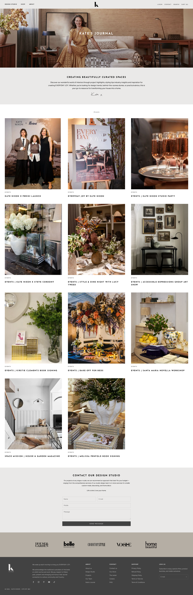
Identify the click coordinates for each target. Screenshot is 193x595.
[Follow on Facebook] (33, 582)
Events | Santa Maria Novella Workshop (158, 371)
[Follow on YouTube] (49, 582)
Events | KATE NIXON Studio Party (153, 196)
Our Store (112, 572)
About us (89, 568)
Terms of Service (137, 579)
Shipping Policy (137, 575)
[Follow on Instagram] (39, 582)
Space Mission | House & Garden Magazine (32, 456)
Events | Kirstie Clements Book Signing (31, 371)
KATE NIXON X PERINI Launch (23, 196)
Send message (96, 524)
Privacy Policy (136, 568)
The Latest (113, 575)
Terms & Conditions (138, 582)
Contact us (113, 568)
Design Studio (11, 4)
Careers (112, 579)
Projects (88, 575)
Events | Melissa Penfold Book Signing (94, 456)
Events (8, 192)
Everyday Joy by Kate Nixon (86, 196)
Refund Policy (136, 572)
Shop (23, 4)
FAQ (110, 582)
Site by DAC (26, 589)
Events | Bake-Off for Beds (86, 371)
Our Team (89, 579)
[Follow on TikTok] (54, 582)
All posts (96, 112)
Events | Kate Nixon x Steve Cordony (29, 282)
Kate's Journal (90, 582)
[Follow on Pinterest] (44, 582)
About (31, 4)
